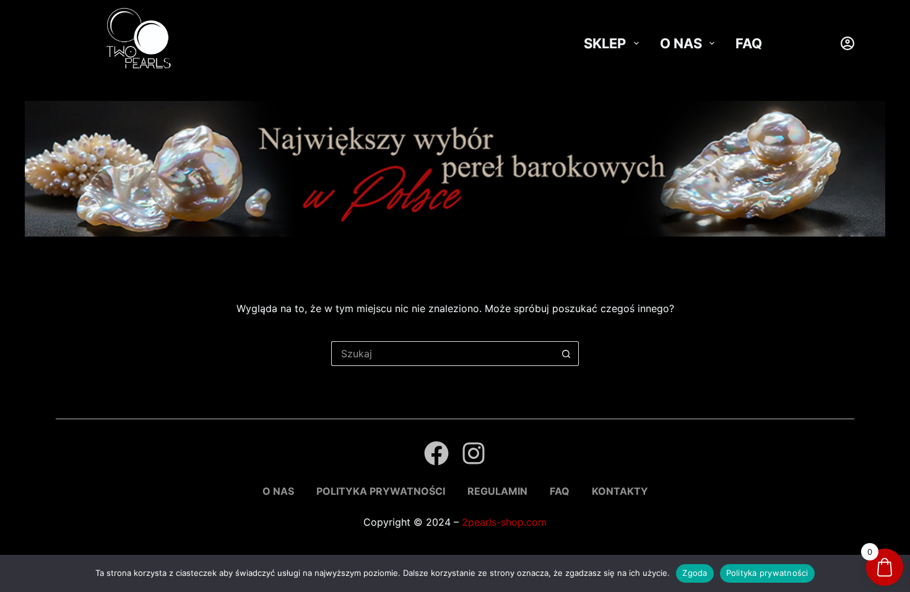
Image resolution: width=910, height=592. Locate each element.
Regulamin (497, 491)
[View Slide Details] (455, 169)
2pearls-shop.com (504, 522)
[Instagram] (473, 453)
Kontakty (620, 491)
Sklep (605, 43)
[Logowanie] (847, 43)
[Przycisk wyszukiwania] (566, 353)
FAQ (748, 43)
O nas (681, 43)
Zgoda (694, 573)
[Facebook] (436, 453)
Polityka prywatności (380, 491)
